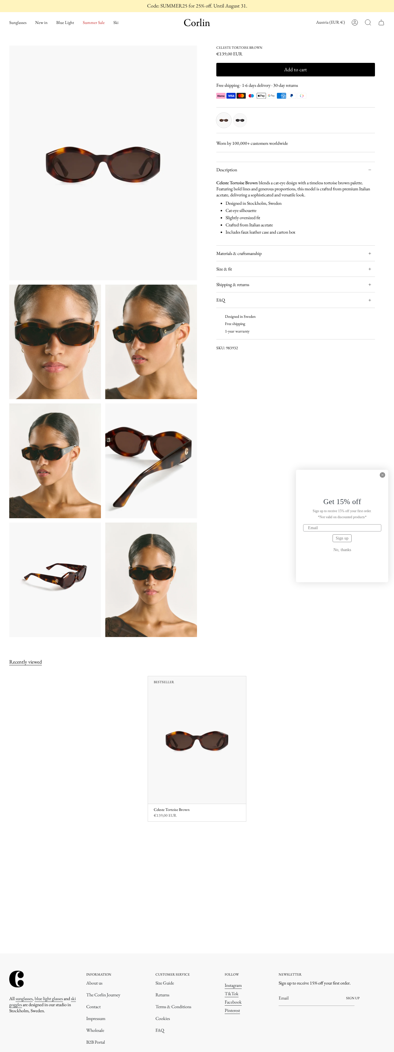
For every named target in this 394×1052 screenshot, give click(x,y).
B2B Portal (95, 1042)
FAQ (220, 300)
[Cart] (381, 22)
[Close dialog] (382, 475)
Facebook (233, 1002)
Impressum (95, 1018)
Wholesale (95, 1030)
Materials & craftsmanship (239, 253)
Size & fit (224, 269)
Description (226, 170)
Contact (93, 1007)
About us (94, 983)
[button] (18, 22)
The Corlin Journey (103, 995)
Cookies (162, 1018)
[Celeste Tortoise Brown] (197, 740)
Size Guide (164, 983)
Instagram (233, 985)
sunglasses (24, 998)
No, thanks (342, 550)
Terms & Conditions (173, 1007)
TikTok (232, 994)
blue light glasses (49, 998)
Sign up (342, 538)
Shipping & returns (232, 284)
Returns (162, 995)
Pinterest (232, 1010)
